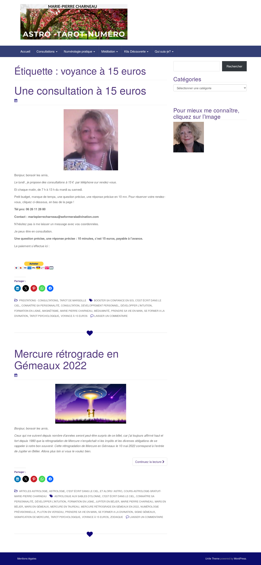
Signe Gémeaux (145, 511)
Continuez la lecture (148, 461)
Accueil (25, 51)
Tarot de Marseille (73, 300)
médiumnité (101, 310)
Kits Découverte (135, 51)
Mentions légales (26, 558)
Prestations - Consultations (38, 300)
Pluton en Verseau (50, 511)
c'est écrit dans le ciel (118, 496)
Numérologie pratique (78, 51)
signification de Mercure (31, 517)
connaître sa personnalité (40, 305)
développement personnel (100, 305)
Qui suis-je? (163, 51)
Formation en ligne (27, 310)
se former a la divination (115, 511)
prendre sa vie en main (127, 310)
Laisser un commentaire (111, 315)
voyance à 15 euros (74, 315)
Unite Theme (212, 558)
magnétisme (50, 310)
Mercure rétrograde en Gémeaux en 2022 (110, 506)
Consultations (45, 51)
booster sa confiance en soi (114, 300)
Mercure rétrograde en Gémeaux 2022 (66, 358)
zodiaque (116, 517)
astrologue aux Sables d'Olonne (77, 496)
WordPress (240, 558)
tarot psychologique (44, 315)
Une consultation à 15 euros (80, 90)
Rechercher (234, 66)
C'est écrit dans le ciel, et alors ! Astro (94, 491)
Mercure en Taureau (64, 506)
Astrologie (57, 491)
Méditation (108, 51)
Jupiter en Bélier (107, 501)
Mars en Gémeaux (37, 506)
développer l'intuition (136, 305)
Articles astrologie (33, 491)
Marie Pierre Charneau (76, 310)
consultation (70, 305)
